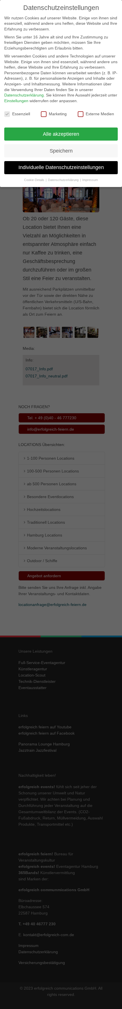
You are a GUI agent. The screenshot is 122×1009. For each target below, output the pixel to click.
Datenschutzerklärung (24, 95)
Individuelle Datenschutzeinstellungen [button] (61, 167)
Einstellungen (16, 100)
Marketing (58, 114)
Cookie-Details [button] (34, 180)
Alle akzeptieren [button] (61, 134)
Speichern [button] (61, 151)
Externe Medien (100, 114)
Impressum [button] (90, 180)
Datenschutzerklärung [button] (63, 180)
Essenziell (21, 114)
